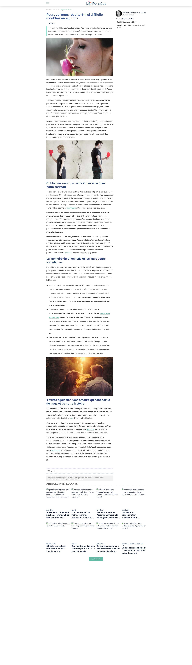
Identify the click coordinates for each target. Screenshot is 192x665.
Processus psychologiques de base (132, 544)
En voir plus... (96, 559)
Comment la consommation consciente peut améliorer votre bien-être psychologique (132, 515)
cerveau (68, 253)
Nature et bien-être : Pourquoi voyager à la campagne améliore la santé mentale (107, 515)
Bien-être (49, 510)
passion (90, 429)
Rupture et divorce (66, 10)
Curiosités (100, 544)
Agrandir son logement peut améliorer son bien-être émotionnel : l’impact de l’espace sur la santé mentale (58, 515)
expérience (55, 450)
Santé (74, 510)
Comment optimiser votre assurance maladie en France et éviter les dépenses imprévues (82, 515)
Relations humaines (52, 10)
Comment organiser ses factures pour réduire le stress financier (83, 549)
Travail (74, 544)
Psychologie (51, 544)
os (72, 418)
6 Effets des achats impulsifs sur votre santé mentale (56, 549)
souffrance (71, 208)
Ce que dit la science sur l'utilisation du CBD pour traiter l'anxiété (134, 550)
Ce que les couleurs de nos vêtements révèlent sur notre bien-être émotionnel (108, 549)
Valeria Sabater (128, 15)
